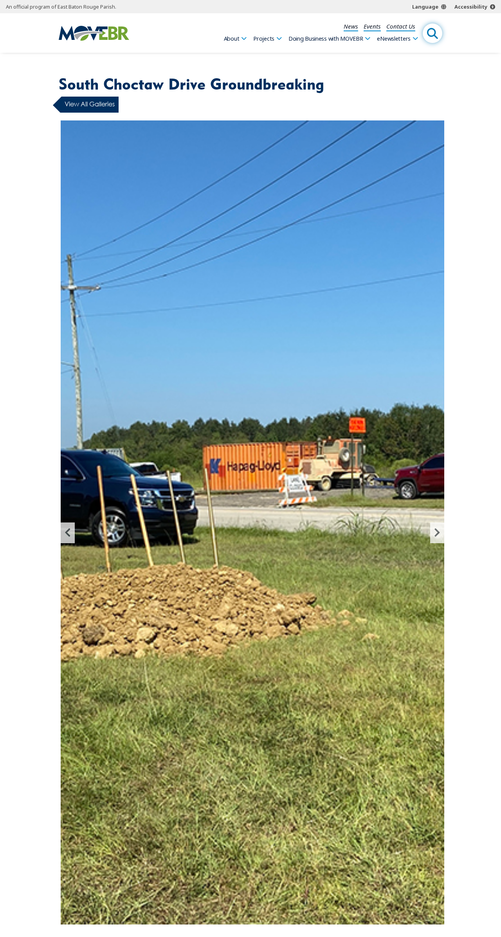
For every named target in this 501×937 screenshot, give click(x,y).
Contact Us (400, 26)
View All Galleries (90, 104)
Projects (263, 38)
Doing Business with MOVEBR (325, 38)
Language (425, 6)
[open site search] (432, 33)
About (232, 38)
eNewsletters (394, 38)
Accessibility (470, 6)
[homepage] (94, 33)
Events (372, 26)
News (351, 26)
